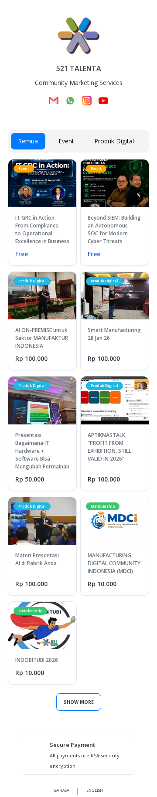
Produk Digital (114, 141)
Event (66, 141)
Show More (79, 702)
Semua (28, 141)
